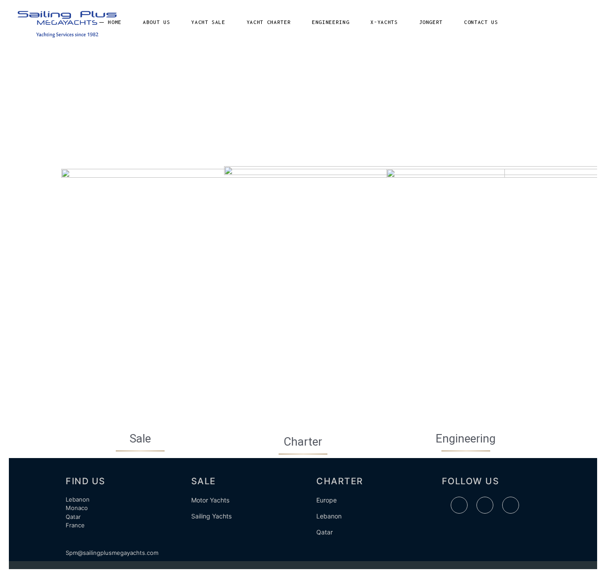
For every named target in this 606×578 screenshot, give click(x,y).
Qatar (324, 532)
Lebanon (329, 516)
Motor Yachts (210, 500)
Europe (326, 500)
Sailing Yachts (211, 516)
